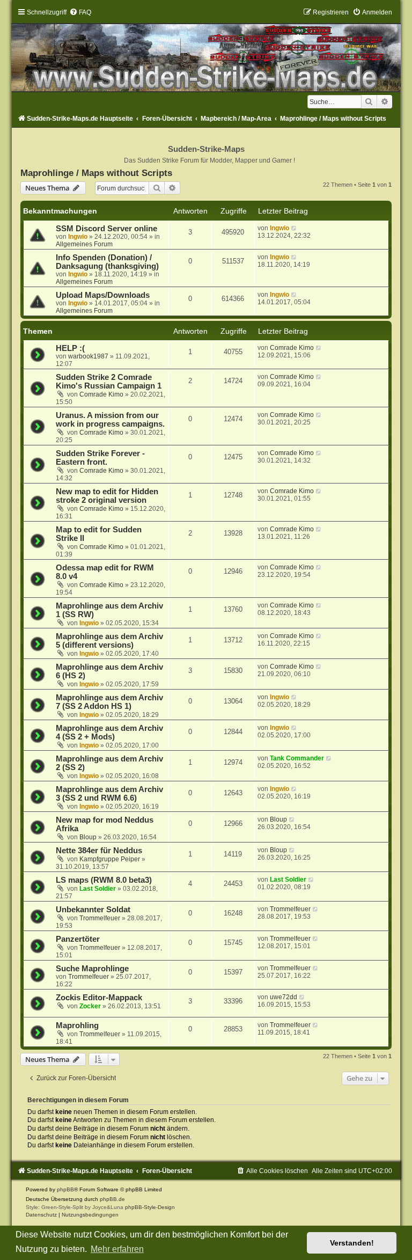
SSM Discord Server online (106, 228)
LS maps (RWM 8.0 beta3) (104, 880)
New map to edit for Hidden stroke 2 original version (107, 495)
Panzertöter (78, 939)
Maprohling (77, 1025)
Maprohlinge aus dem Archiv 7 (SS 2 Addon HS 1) (109, 701)
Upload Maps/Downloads (103, 295)
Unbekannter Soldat (93, 909)
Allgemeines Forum (84, 244)
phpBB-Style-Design (150, 1207)
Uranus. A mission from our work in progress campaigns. (110, 419)
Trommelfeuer (99, 918)
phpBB (65, 1189)
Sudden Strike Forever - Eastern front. (100, 457)
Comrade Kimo (292, 347)
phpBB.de (112, 1199)
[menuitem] (80, 12)
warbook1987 (88, 356)
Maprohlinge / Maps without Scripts (96, 173)
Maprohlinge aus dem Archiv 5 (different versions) (109, 640)
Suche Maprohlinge (92, 968)
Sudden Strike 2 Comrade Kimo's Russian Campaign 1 (108, 381)
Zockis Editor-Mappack (99, 997)
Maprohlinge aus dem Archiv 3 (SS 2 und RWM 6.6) (109, 793)
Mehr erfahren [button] (117, 1249)
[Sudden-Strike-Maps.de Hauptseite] (205, 50)
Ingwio (77, 236)
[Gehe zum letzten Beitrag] (294, 228)
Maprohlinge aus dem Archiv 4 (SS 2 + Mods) (109, 732)
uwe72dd (283, 997)
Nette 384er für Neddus (99, 850)
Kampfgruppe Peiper (109, 859)
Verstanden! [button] (352, 1243)
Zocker (90, 1006)
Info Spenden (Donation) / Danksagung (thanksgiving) (107, 261)
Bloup (88, 837)
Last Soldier (97, 888)
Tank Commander (297, 758)
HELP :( (70, 348)
